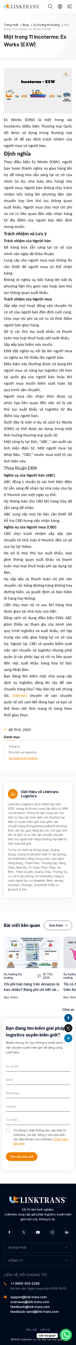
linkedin (68, 1038)
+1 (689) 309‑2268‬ (25, 1283)
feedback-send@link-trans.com (34, 1312)
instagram (52, 1232)
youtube (38, 1232)
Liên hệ (45, 1329)
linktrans (19, 696)
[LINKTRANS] (22, 6)
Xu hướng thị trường (46, 25)
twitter (68, 1028)
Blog (26, 25)
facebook (68, 1018)
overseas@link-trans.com (29, 1302)
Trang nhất (11, 25)
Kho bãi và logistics (23, 752)
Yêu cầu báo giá (21, 1156)
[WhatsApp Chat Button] (66, 1335)
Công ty (14, 746)
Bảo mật (31, 1329)
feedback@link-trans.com (30, 1307)
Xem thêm (56, 925)
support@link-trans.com (28, 1297)
